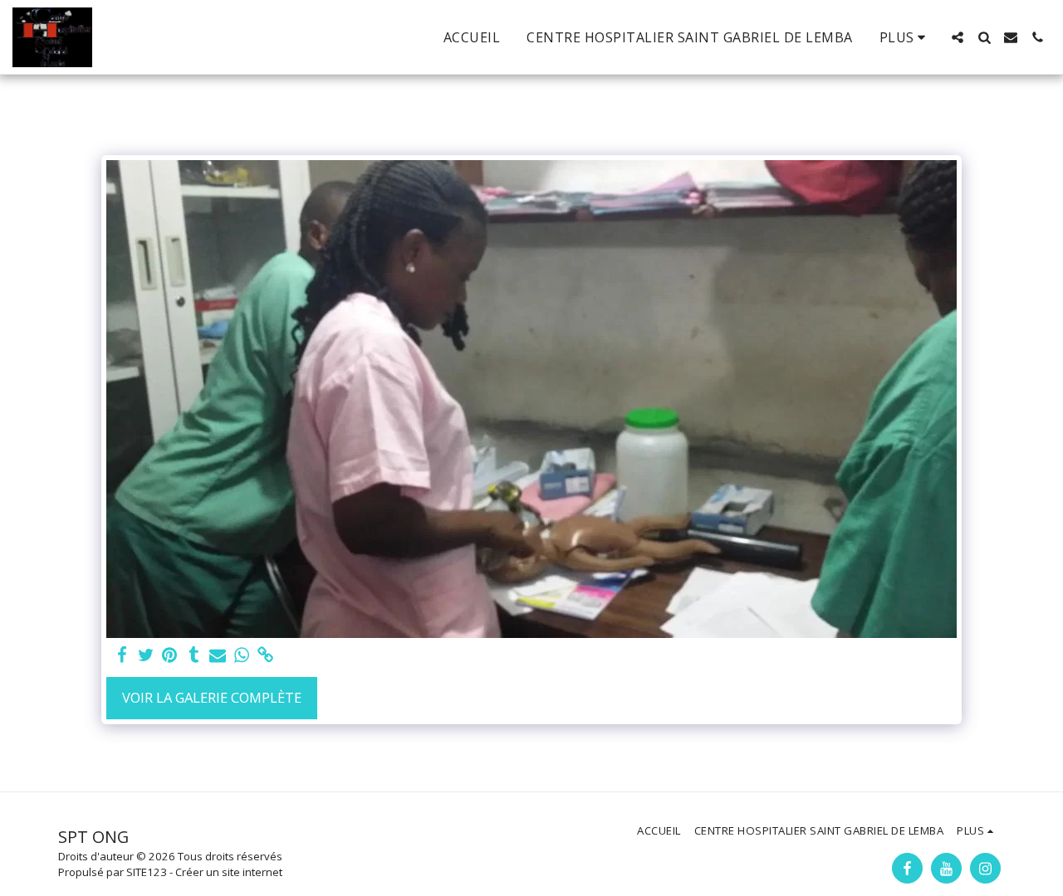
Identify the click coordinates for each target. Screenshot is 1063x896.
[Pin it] (170, 655)
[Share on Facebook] (121, 655)
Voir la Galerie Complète (211, 697)
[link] (266, 655)
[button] (957, 37)
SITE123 (146, 871)
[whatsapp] (242, 655)
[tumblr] (194, 655)
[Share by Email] (218, 655)
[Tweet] (145, 655)
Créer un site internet (228, 871)
